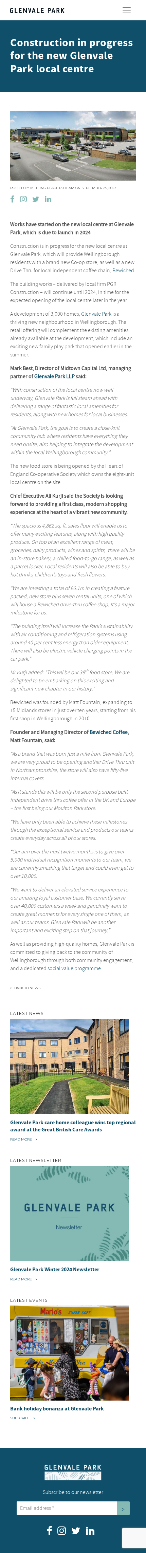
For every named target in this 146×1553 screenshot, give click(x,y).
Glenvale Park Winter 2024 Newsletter (54, 1269)
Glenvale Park (96, 314)
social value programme (74, 968)
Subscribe (20, 1418)
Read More (23, 1139)
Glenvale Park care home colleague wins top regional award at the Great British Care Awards (73, 1126)
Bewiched (123, 270)
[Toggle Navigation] (126, 10)
